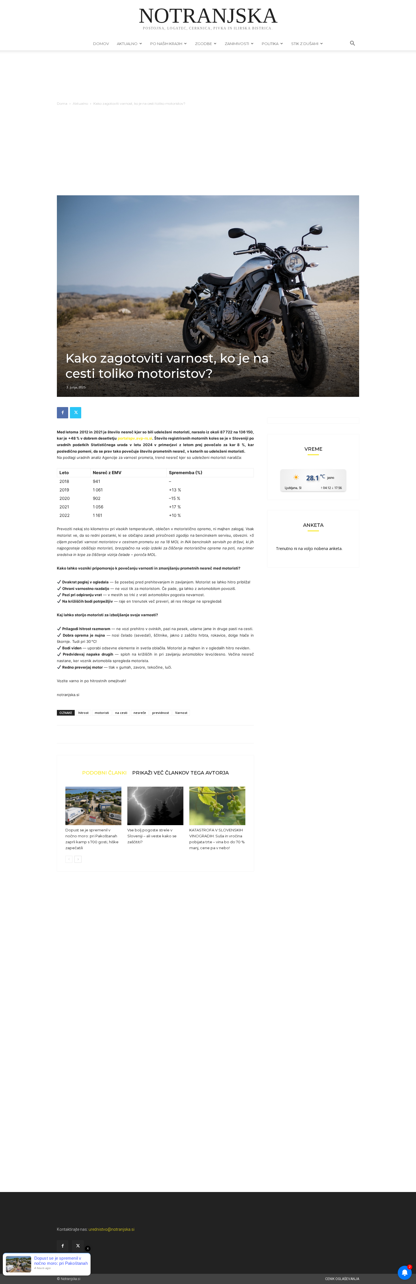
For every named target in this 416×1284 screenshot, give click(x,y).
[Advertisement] (208, 152)
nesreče (140, 713)
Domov (101, 43)
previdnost (160, 713)
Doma (62, 103)
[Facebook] (62, 412)
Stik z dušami (304, 43)
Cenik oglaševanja (342, 1279)
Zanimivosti (237, 43)
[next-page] (78, 859)
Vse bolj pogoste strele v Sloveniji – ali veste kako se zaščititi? (152, 836)
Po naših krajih (166, 43)
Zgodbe (203, 43)
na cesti (121, 713)
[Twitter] (75, 412)
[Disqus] (155, 961)
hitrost (83, 713)
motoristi (102, 713)
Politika (270, 43)
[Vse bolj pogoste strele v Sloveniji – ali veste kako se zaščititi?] (155, 806)
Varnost (181, 713)
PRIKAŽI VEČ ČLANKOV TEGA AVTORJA (180, 772)
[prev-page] (68, 859)
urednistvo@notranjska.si (111, 1229)
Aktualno (127, 43)
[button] (352, 44)
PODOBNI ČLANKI (104, 772)
